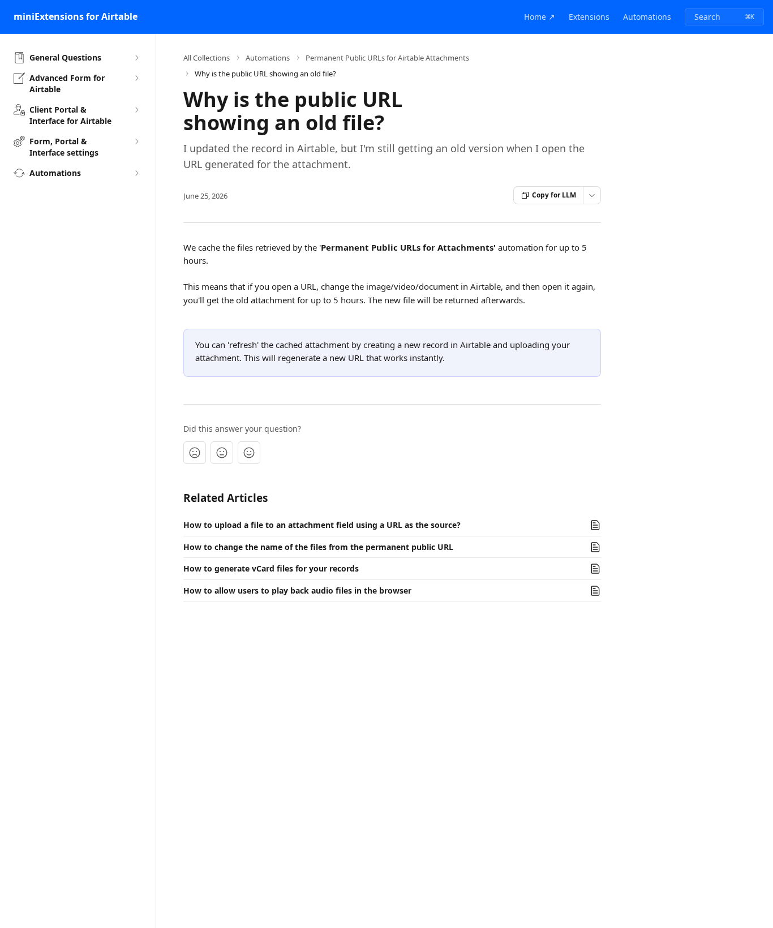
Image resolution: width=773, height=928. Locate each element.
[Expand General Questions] (136, 58)
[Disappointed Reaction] (194, 452)
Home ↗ (539, 16)
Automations (647, 16)
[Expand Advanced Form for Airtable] (136, 78)
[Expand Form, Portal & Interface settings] (136, 141)
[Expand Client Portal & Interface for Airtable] (136, 110)
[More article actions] (592, 195)
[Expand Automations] (136, 173)
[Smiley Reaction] (249, 452)
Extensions (589, 16)
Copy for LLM (554, 195)
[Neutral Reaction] (222, 452)
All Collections (206, 58)
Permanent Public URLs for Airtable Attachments (387, 58)
